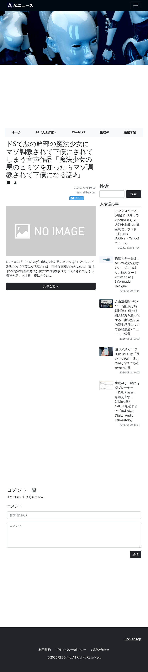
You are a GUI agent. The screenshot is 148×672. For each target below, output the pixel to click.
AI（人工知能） (46, 132)
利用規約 (45, 650)
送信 (135, 554)
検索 (133, 194)
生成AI (104, 132)
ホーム (16, 132)
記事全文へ (51, 286)
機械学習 (130, 132)
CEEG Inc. (65, 657)
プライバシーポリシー (71, 650)
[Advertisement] (74, 95)
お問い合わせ (100, 650)
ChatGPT (78, 132)
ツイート (80, 198)
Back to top (132, 639)
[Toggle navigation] (135, 5)
